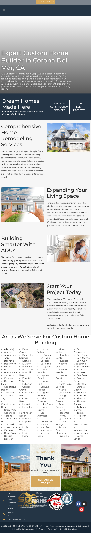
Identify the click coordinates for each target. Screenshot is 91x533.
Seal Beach (83, 375)
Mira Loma (46, 430)
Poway (62, 415)
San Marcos (83, 366)
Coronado (9, 424)
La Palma (46, 363)
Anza (7, 358)
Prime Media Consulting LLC (25, 529)
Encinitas (27, 366)
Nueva (62, 389)
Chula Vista (10, 410)
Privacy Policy (72, 529)
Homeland (28, 407)
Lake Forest (47, 404)
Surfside (81, 392)
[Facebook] (78, 504)
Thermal (81, 398)
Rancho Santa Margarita (61, 430)
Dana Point (10, 433)
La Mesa (45, 360)
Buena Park (10, 372)
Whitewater (80, 430)
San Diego (82, 355)
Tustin (80, 413)
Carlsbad (9, 392)
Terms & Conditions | (57, 529)
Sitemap (42, 529)
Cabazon (9, 375)
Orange (63, 395)
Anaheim (9, 352)
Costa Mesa (10, 427)
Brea (6, 369)
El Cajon (26, 363)
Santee (81, 372)
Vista (79, 418)
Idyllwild (27, 418)
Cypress (8, 430)
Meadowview (45, 421)
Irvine (25, 436)
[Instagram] (84, 504)
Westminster (81, 424)
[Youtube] (81, 509)
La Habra (45, 358)
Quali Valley (65, 418)
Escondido (28, 369)
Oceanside (65, 392)
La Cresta (46, 355)
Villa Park (82, 415)
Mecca (44, 424)
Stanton (81, 384)
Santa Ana (82, 369)
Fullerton (27, 384)
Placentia (64, 413)
